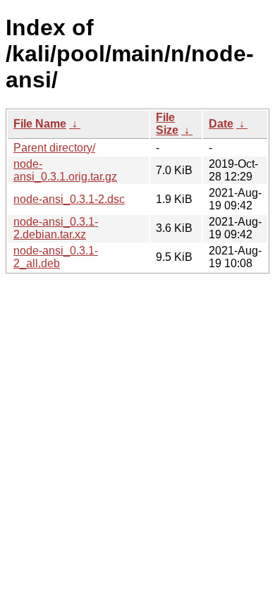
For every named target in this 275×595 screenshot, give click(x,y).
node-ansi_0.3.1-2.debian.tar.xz (55, 228)
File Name (39, 124)
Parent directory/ (54, 148)
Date (221, 124)
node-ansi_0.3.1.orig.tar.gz (65, 170)
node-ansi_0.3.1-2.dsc (69, 199)
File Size (167, 123)
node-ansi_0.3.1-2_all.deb (55, 257)
